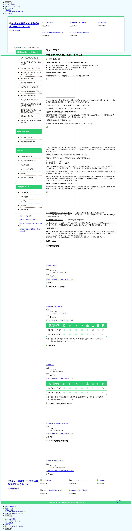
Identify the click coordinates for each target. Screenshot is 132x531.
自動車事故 (24, 197)
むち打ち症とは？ (26, 156)
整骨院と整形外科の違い (29, 141)
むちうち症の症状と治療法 (29, 58)
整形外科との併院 (26, 137)
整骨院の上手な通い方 (28, 116)
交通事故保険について (28, 83)
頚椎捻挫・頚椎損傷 (27, 177)
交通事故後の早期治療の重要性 (31, 91)
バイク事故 (24, 192)
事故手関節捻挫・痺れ (28, 160)
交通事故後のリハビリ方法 (29, 87)
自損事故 (23, 201)
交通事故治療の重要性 (28, 95)
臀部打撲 (23, 173)
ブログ (23, 47)
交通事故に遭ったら (27, 78)
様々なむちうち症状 (27, 169)
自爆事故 (23, 205)
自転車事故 (24, 209)
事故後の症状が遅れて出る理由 (31, 68)
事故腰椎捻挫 (25, 165)
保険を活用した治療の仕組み (30, 100)
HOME (18, 47)
